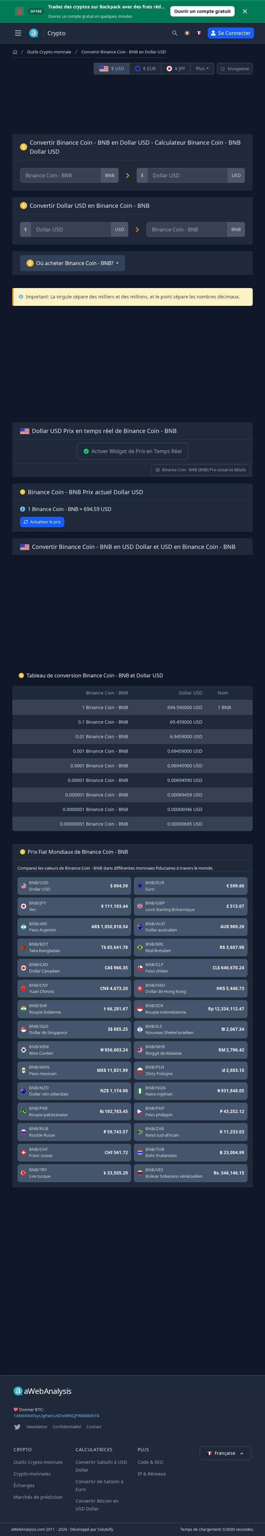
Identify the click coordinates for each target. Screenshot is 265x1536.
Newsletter (37, 1427)
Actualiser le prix (45, 522)
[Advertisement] (132, 104)
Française (226, 1453)
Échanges (24, 1485)
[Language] (199, 33)
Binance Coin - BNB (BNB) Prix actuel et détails (204, 470)
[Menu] (18, 33)
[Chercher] (175, 33)
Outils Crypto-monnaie (49, 52)
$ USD (117, 68)
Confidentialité (67, 1427)
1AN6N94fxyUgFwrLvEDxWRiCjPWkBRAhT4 (57, 1416)
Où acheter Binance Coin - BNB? (74, 263)
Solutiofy (105, 1529)
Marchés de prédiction (38, 1497)
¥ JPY (179, 68)
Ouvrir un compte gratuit (202, 11)
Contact (93, 1427)
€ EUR (149, 68)
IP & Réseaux (152, 1474)
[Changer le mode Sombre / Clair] (187, 33)
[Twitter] (17, 1427)
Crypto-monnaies (32, 1474)
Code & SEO (150, 1462)
